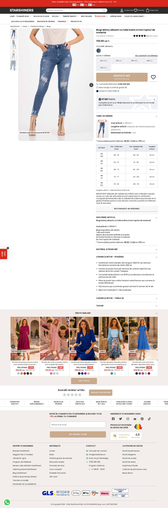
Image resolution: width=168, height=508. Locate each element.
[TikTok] (149, 419)
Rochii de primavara (131, 451)
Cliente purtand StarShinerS (25, 469)
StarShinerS (15, 26)
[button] (3, 254)
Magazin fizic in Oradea (23, 454)
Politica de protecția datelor (25, 476)
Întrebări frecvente (57, 473)
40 (149, 60)
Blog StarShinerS (20, 473)
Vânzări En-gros (19, 458)
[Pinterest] (142, 419)
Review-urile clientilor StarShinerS (27, 465)
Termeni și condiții (20, 480)
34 (103, 60)
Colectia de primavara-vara (134, 469)
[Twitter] (120, 419)
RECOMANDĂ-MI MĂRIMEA (127, 208)
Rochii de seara (129, 462)
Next (91, 85)
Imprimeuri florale (130, 465)
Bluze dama (127, 473)
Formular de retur (56, 465)
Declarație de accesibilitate (24, 484)
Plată (51, 454)
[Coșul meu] (147, 10)
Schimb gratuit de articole (60, 458)
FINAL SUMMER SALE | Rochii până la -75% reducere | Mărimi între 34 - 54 (84, 2)
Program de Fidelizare (22, 462)
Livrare (52, 451)
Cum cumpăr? (55, 469)
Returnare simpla (56, 462)
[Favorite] (135, 10)
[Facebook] (113, 419)
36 (119, 60)
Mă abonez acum (78, 434)
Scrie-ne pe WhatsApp (98, 458)
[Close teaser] (8, 248)
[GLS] (49, 495)
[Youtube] (135, 419)
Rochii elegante (129, 454)
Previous (13, 346)
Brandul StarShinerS (21, 451)
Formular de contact (98, 451)
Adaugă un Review (100, 392)
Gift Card (53, 476)
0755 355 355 (124, 84)
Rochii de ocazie (129, 458)
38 (134, 60)
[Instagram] (127, 419)
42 (103, 67)
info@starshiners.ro (97, 454)
